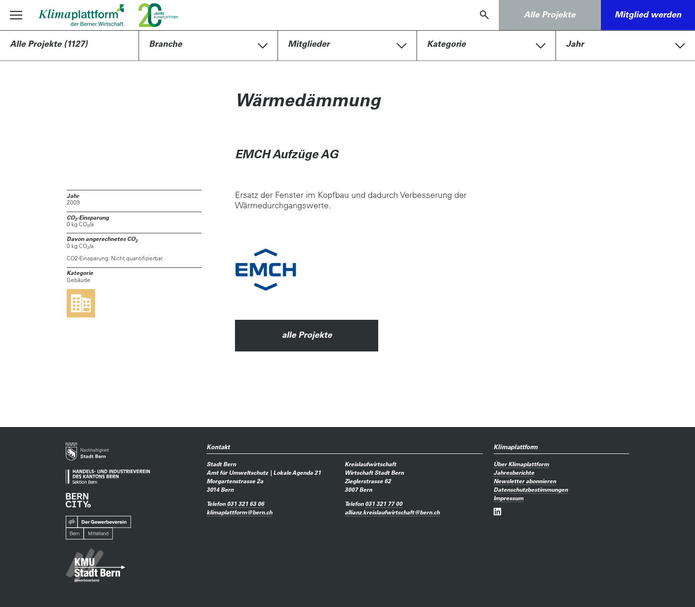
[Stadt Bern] (87, 452)
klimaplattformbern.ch (239, 512)
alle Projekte (307, 334)
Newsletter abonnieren (525, 481)
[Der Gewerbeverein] (98, 528)
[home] (81, 15)
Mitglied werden (648, 14)
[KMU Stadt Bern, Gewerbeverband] (95, 565)
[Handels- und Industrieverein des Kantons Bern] (108, 477)
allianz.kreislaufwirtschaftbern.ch (392, 512)
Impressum (508, 498)
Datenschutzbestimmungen (531, 489)
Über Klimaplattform (521, 464)
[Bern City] (78, 500)
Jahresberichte (514, 472)
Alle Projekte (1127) (48, 43)
